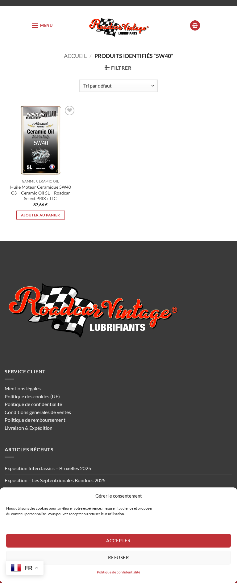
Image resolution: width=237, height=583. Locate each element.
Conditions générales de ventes (38, 412)
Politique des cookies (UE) (32, 396)
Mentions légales (23, 388)
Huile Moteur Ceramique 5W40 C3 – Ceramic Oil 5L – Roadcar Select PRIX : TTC (40, 192)
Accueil (75, 55)
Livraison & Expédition (28, 428)
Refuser (118, 557)
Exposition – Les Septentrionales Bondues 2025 (55, 480)
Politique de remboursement (35, 420)
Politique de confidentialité (118, 572)
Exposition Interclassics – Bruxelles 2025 (48, 468)
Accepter (118, 540)
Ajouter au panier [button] (40, 215)
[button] (42, 25)
